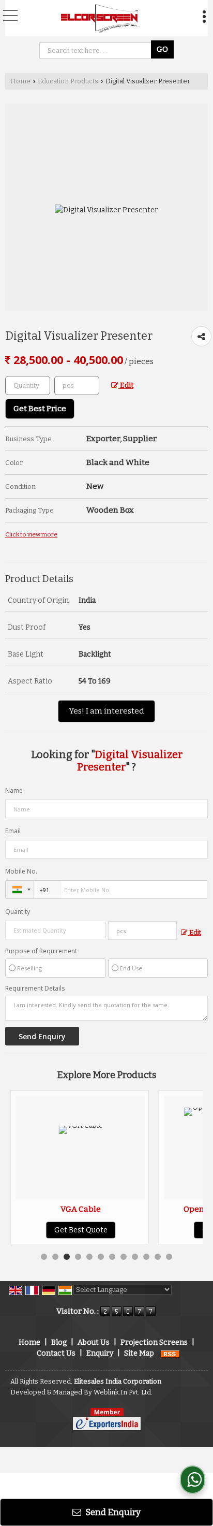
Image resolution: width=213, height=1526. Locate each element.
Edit (125, 385)
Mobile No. (21, 871)
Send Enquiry (112, 1512)
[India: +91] (19, 889)
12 (169, 1257)
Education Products (68, 81)
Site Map (139, 1353)
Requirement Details (35, 988)
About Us (94, 1342)
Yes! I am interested (106, 711)
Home (20, 81)
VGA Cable (67, 1209)
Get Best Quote (66, 1230)
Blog (59, 1342)
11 (158, 1257)
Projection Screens (154, 1342)
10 (146, 1257)
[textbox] (76, 385)
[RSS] (170, 1353)
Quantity (17, 911)
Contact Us (56, 1353)
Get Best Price (39, 408)
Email (13, 830)
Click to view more (31, 534)
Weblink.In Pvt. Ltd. (123, 1392)
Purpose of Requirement (41, 951)
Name (14, 790)
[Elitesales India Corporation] (100, 18)
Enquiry (99, 1353)
